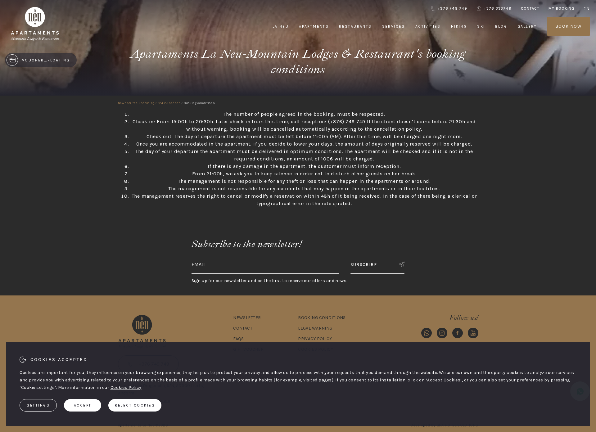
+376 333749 (498, 8)
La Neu (281, 26)
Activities (428, 26)
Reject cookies (135, 405)
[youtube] (473, 334)
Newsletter (247, 317)
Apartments (314, 26)
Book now (568, 26)
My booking (561, 8)
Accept (83, 405)
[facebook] (457, 334)
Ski (481, 26)
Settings (38, 405)
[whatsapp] (426, 334)
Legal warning (315, 328)
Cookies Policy (126, 387)
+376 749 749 (452, 8)
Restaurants (355, 26)
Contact (530, 8)
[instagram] (442, 334)
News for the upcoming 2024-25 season (149, 103)
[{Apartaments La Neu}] (35, 40)
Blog (501, 26)
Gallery (527, 26)
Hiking (459, 26)
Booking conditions (322, 317)
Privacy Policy (315, 338)
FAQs (238, 338)
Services (393, 26)
